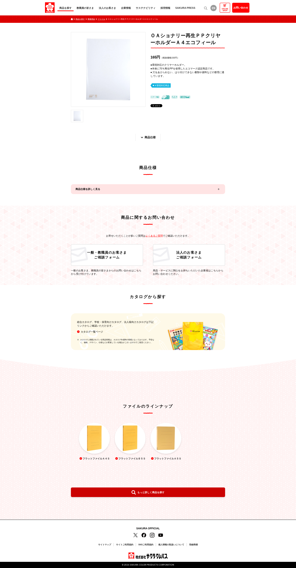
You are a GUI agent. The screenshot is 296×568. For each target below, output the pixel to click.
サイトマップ (104, 544)
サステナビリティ (146, 8)
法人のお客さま (107, 8)
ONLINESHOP (225, 9)
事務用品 (91, 19)
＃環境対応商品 (161, 85)
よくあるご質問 (154, 235)
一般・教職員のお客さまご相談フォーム (107, 255)
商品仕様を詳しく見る (88, 189)
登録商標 (193, 544)
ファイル (101, 19)
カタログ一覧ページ (92, 331)
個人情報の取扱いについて (171, 544)
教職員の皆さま (85, 8)
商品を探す (65, 8)
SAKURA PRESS (185, 8)
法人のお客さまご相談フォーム (189, 255)
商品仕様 (150, 137)
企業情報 (126, 8)
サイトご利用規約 (124, 544)
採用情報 (165, 8)
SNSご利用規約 (145, 544)
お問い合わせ (240, 7)
